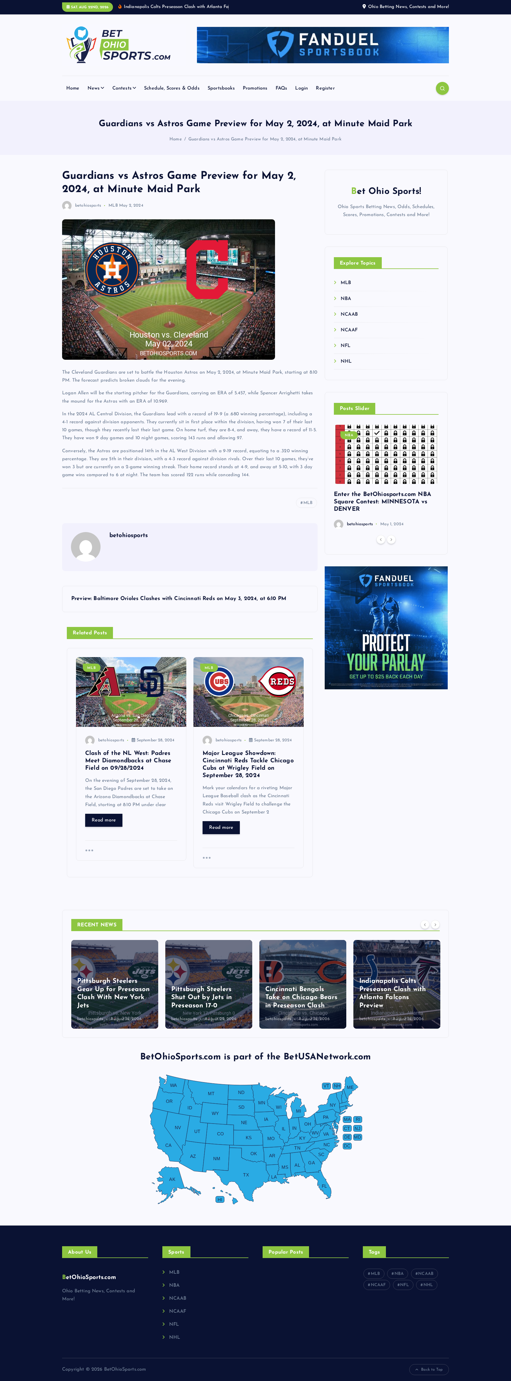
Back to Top (432, 1370)
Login (301, 88)
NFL (345, 345)
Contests (122, 88)
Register (325, 88)
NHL (346, 361)
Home (73, 88)
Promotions (255, 88)
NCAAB (349, 314)
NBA (346, 298)
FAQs (281, 88)
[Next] (391, 539)
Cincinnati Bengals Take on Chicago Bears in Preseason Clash (301, 997)
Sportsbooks (221, 88)
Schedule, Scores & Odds (172, 88)
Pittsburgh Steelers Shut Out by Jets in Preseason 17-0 (201, 997)
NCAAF (349, 330)
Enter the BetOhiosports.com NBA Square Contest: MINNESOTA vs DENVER (382, 502)
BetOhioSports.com (89, 1277)
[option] (386, 477)
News (94, 88)
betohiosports (88, 205)
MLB (113, 205)
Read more (104, 820)
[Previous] (380, 539)
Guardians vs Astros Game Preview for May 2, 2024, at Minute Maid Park (265, 139)
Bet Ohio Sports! (386, 191)
